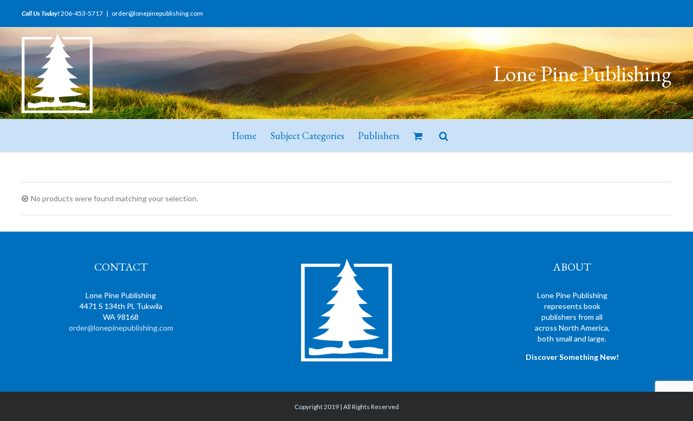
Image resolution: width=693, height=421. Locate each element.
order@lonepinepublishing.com (157, 13)
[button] (443, 136)
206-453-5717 (82, 13)
